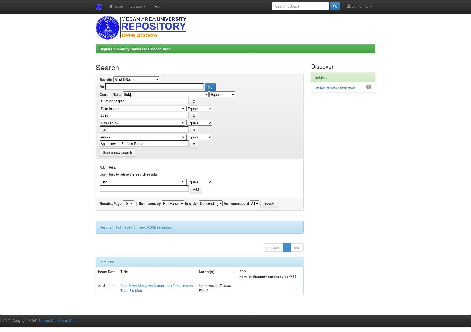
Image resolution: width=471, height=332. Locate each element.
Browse (136, 6)
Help (156, 6)
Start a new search (117, 152)
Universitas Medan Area (58, 320)
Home (118, 6)
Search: (106, 79)
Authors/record (236, 203)
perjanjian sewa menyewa (335, 87)
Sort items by (150, 203)
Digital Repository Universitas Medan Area (134, 48)
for (102, 86)
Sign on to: (360, 6)
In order (191, 203)
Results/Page (111, 203)
